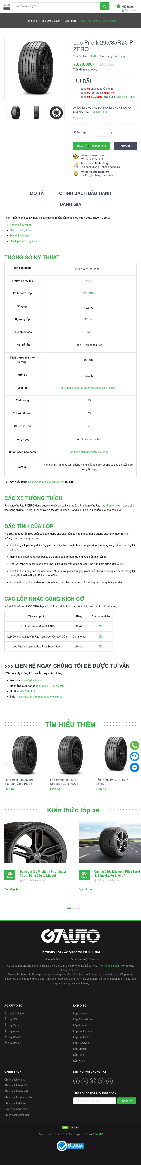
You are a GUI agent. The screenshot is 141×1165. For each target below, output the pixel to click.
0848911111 (97, 158)
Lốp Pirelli (79, 1060)
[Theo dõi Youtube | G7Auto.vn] (109, 1081)
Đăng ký (127, 1101)
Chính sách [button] (12, 1071)
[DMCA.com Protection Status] (70, 1127)
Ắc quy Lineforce (14, 1013)
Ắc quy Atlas (11, 1031)
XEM (101, 626)
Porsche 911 (114, 505)
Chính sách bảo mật (16, 1091)
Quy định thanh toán (16, 1109)
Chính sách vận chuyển (18, 1097)
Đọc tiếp (10, 889)
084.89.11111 (101, 111)
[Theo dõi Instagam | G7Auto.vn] (101, 1081)
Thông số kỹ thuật (20, 225)
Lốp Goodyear (81, 1043)
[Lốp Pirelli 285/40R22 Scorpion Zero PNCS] (70, 754)
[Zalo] (134, 756)
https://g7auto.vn (31, 680)
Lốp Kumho (80, 1025)
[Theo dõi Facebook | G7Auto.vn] (76, 1081)
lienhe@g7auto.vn (89, 959)
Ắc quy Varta (11, 1025)
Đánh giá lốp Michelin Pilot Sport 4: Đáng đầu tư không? (117, 873)
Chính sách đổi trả (15, 1103)
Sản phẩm (129, 8)
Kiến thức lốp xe (73, 809)
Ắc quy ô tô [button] (13, 1005)
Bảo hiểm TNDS (126, 96)
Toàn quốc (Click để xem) (50, 686)
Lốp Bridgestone (82, 1019)
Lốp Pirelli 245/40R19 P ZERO (112, 782)
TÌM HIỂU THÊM (70, 724)
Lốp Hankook (81, 1037)
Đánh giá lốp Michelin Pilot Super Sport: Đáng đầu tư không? (43, 873)
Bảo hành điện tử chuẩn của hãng (88, 452)
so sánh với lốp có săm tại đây (97, 387)
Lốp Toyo (78, 1054)
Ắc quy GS (10, 1019)
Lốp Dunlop (80, 1049)
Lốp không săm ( (70, 387)
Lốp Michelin (80, 1013)
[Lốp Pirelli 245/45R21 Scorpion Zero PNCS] (24, 754)
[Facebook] (134, 767)
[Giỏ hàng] (117, 6)
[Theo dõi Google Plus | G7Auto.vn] (93, 1081)
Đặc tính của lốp (19, 235)
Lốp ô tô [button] (79, 1005)
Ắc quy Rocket (12, 1037)
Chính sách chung (15, 1079)
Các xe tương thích (21, 230)
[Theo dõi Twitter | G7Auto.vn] (85, 1081)
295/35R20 (88, 293)
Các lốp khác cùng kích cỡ (25, 241)
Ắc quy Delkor (12, 1043)
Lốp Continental (82, 1031)
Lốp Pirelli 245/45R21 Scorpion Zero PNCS (18, 782)
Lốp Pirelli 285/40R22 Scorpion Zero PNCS (64, 782)
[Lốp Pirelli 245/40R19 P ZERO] (116, 754)
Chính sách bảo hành (16, 1085)
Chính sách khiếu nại (16, 1115)
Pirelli (88, 280)
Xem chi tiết (111, 965)
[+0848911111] (134, 745)
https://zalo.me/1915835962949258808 (40, 696)
